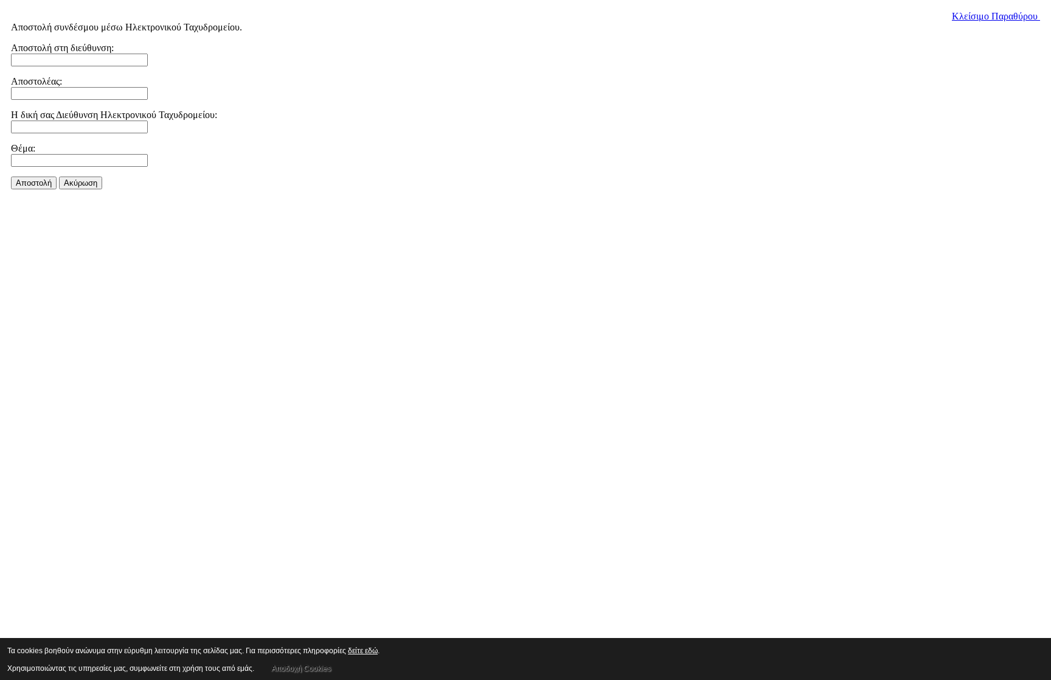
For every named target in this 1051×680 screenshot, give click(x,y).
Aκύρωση (80, 183)
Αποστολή (34, 183)
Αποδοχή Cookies (301, 668)
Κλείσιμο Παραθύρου (996, 16)
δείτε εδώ (363, 651)
